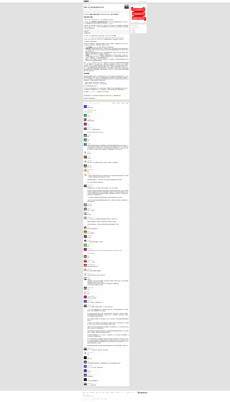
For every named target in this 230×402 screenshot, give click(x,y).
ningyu (88, 244)
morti (88, 357)
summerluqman (90, 287)
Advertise (92, 392)
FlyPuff (88, 173)
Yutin (88, 227)
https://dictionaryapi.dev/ (94, 55)
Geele (88, 231)
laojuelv (136, 22)
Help (88, 392)
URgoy (88, 277)
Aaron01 (89, 273)
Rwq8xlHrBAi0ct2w (91, 264)
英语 (123, 103)
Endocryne (89, 248)
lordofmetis (89, 300)
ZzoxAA (89, 143)
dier (88, 212)
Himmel (88, 208)
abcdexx (89, 152)
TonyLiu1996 (90, 352)
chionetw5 (89, 165)
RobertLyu (89, 217)
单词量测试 (134, 32)
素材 (127, 103)
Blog (97, 392)
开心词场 (133, 28)
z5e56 (88, 374)
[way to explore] (86, 1)
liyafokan (89, 134)
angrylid (89, 186)
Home (139, 1)
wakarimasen (90, 160)
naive (114, 103)
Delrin (88, 370)
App (118, 103)
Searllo (88, 292)
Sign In (145, 1)
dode (88, 114)
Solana (112, 392)
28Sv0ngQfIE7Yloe (91, 296)
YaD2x (88, 105)
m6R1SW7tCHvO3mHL (91, 110)
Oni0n (88, 139)
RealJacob (89, 240)
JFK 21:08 (105, 398)
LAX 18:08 (101, 398)
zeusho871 (89, 269)
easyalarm (89, 119)
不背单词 (133, 30)
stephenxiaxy (90, 235)
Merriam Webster (135, 25)
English (88, 5)
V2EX (85, 5)
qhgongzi (89, 9)
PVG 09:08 (97, 398)
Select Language (131, 392)
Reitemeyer (89, 204)
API (100, 392)
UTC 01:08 (93, 398)
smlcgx (88, 256)
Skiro (88, 361)
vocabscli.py (88, 37)
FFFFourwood (90, 169)
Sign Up (142, 1)
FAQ (103, 392)
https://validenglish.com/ (92, 91)
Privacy (107, 392)
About (84, 392)
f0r (87, 123)
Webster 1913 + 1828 (136, 27)
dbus (88, 156)
